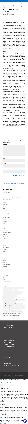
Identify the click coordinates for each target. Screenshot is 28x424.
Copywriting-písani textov (9, 344)
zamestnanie (20, 311)
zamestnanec (13, 311)
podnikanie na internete (18, 303)
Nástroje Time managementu (8, 297)
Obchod (4, 240)
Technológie (5, 266)
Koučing (4, 228)
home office (14, 291)
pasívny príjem (22, 299)
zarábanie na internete (12, 313)
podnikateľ (5, 305)
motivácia (13, 293)
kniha (4, 293)
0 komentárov (12, 14)
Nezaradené (5, 238)
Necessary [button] (2, 403)
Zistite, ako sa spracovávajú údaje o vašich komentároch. (14, 183)
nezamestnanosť (6, 295)
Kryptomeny (5, 230)
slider (14, 307)
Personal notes (6, 247)
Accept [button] (5, 382)
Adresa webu (5, 169)
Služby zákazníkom (6, 264)
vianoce (18, 309)
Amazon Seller (5, 204)
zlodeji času (20, 313)
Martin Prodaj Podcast (8, 355)
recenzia (23, 305)
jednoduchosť (20, 291)
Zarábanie (5, 283)
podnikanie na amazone (7, 303)
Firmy (4, 215)
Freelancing (5, 219)
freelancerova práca (7, 291)
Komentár (5, 144)
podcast (8, 301)
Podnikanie (5, 251)
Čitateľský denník (7, 332)
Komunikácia (5, 227)
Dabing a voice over (7, 338)
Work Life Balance (6, 281)
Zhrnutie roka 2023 (6, 199)
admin (5, 13)
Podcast (4, 249)
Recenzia (4, 260)
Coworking (5, 210)
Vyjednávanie (5, 275)
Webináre (5, 279)
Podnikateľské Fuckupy (8, 357)
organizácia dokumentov (8, 299)
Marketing (5, 234)
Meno (4, 158)
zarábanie (5, 313)
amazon (4, 288)
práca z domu (17, 305)
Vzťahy (4, 277)
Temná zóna (5, 14)
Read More (12, 382)
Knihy (4, 223)
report (4, 307)
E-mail (4, 163)
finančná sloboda (6, 290)
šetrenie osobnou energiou (14, 315)
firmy (12, 290)
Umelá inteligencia (6, 271)
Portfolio (4, 255)
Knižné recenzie (20, 13)
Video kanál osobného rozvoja (9, 329)
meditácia (8, 293)
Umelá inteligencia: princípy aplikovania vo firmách (12, 197)
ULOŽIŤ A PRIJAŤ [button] (3, 423)
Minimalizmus (5, 236)
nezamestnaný (14, 295)
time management (12, 309)
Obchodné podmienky (8, 363)
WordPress (14, 377)
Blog (15, 13)
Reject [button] (8, 382)
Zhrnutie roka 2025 (6, 194)
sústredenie (5, 309)
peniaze (4, 301)
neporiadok (18, 293)
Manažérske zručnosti (7, 232)
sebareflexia (9, 307)
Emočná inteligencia (6, 212)
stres (23, 307)
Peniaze (4, 243)
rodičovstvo (5, 262)
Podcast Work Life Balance (9, 352)
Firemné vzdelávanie (7, 213)
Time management (6, 270)
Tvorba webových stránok (9, 346)
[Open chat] (25, 421)
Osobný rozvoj (5, 241)
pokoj (10, 305)
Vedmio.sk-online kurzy (8, 325)
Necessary (3, 404)
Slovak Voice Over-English (9, 340)
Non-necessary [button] (3, 413)
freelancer (16, 290)
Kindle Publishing (6, 221)
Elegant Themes (14, 375)
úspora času (5, 315)
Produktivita (5, 258)
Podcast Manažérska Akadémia (10, 354)
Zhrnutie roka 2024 (6, 195)
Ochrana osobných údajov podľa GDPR (11, 365)
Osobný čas (16, 299)
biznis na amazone (11, 288)
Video (4, 273)
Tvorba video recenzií (8, 342)
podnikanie (14, 301)
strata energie (18, 307)
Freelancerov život (6, 217)
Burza (4, 208)
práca (13, 305)
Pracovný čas (5, 256)
